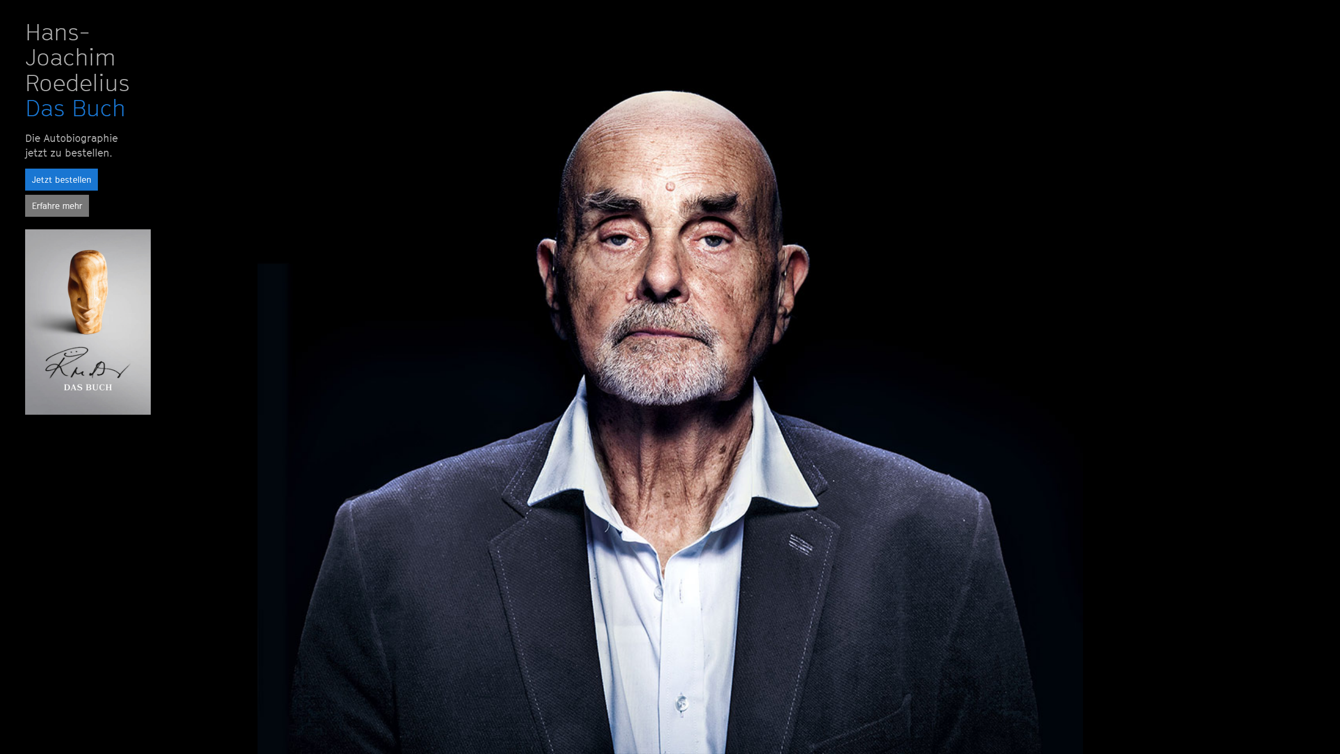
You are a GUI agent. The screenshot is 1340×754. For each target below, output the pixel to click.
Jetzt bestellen (61, 179)
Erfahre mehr (57, 205)
